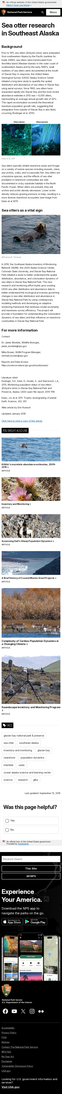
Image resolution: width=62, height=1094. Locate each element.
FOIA (4, 1037)
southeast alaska (29, 742)
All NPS (31, 876)
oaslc (22, 765)
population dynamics (32, 757)
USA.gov (6, 1070)
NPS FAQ (6, 1051)
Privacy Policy (9, 1032)
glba (35, 779)
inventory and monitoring (18, 750)
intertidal (8, 765)
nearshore (9, 757)
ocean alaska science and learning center (27, 772)
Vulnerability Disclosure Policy (17, 1066)
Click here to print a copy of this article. (22, 421)
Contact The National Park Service (20, 1047)
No (12, 829)
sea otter (9, 742)
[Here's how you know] (31, 4)
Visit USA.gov (11, 1087)
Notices (6, 1042)
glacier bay (44, 750)
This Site (31, 868)
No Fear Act (8, 1056)
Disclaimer (7, 1061)
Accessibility (8, 1027)
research (23, 779)
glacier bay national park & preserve (24, 735)
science (8, 779)
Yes (12, 820)
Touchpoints (23, 843)
